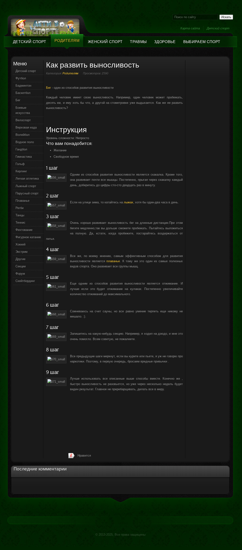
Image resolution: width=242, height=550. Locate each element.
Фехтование (24, 230)
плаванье (113, 261)
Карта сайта (190, 28)
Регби (19, 208)
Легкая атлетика (27, 178)
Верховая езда (26, 127)
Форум (20, 273)
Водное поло (25, 142)
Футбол (21, 78)
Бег (48, 87)
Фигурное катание (28, 237)
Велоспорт (23, 120)
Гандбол (21, 149)
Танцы (20, 215)
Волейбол (23, 134)
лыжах (128, 202)
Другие (20, 259)
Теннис (20, 222)
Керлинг (21, 171)
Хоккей (20, 244)
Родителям (70, 73)
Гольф (20, 164)
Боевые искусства (23, 110)
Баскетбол (23, 93)
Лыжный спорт (26, 186)
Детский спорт (218, 28)
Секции (21, 266)
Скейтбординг (25, 281)
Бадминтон (23, 85)
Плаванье (22, 200)
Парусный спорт (27, 193)
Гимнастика (24, 156)
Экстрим (21, 251)
